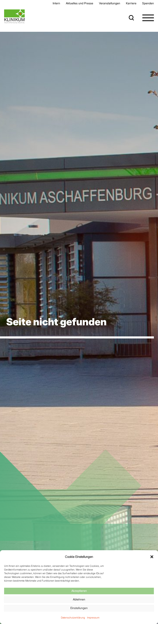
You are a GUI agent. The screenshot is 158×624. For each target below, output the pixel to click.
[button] (152, 557)
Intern (56, 3)
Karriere (131, 3)
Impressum (93, 617)
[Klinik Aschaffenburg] (14, 16)
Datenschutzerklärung (73, 617)
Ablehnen (79, 599)
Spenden (148, 3)
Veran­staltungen (109, 3)
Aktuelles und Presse (79, 3)
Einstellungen (79, 608)
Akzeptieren (79, 590)
